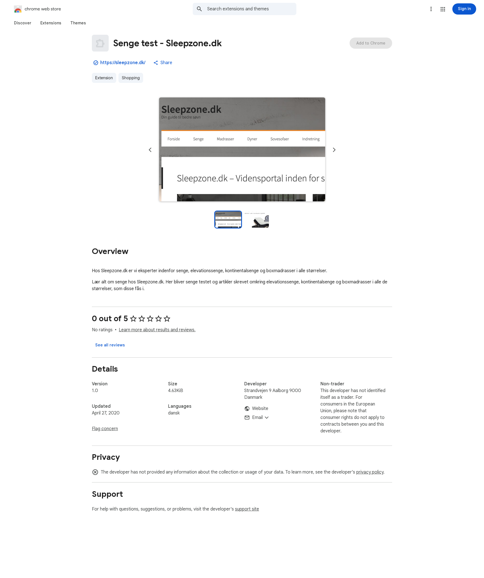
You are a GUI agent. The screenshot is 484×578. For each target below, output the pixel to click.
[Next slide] (334, 149)
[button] (442, 9)
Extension (104, 77)
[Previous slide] (150, 149)
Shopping (131, 77)
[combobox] (251, 9)
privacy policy (369, 472)
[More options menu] (431, 9)
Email (257, 417)
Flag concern (105, 429)
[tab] (23, 23)
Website (260, 408)
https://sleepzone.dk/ (122, 63)
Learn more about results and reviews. (157, 330)
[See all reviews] (110, 345)
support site (247, 509)
